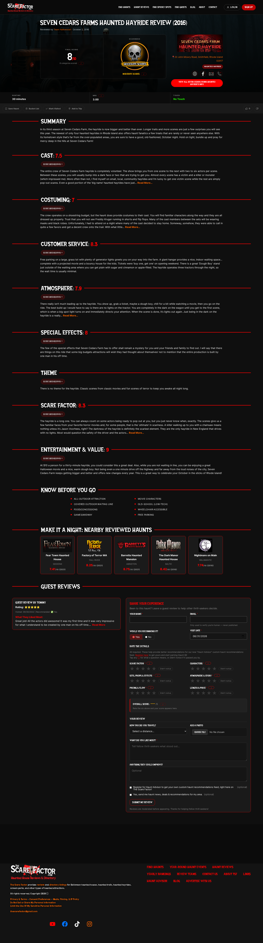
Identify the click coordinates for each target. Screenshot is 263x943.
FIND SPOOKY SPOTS (162, 7)
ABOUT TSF (230, 874)
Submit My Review (142, 802)
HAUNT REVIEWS (141, 7)
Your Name (136, 614)
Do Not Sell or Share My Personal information (33, 902)
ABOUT (202, 7)
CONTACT (213, 7)
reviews (41, 884)
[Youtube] (52, 924)
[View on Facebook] (203, 73)
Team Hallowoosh (62, 29)
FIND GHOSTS (181, 7)
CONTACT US (210, 874)
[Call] (219, 73)
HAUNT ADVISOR (157, 881)
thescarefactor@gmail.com (23, 911)
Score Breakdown (53, 164)
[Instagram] (89, 924)
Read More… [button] (145, 182)
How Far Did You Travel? (143, 725)
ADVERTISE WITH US (198, 881)
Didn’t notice (165, 669)
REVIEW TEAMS (186, 874)
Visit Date (196, 630)
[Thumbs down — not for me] (257, 109)
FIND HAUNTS (124, 7)
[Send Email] (211, 73)
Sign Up (249, 7)
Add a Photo (196, 725)
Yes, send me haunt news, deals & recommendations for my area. (173, 794)
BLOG (192, 7)
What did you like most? (143, 740)
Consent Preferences (40, 899)
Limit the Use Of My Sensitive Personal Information (36, 906)
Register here (141, 655)
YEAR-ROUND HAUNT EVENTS (188, 867)
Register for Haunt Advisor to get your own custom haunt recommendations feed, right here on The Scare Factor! (190, 788)
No (149, 636)
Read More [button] (98, 624)
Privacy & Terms (18, 899)
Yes (137, 636)
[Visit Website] (194, 73)
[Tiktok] (77, 924)
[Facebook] (65, 924)
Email (194, 614)
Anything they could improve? (146, 765)
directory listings (58, 884)
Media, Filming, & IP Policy (66, 899)
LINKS (247, 874)
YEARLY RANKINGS (159, 874)
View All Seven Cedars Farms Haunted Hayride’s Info (197, 83)
